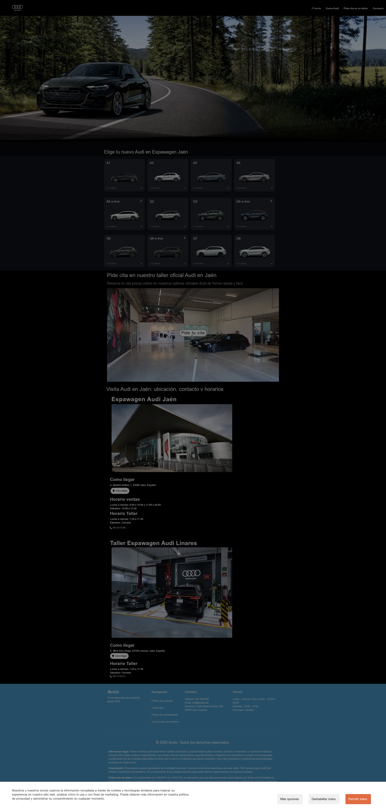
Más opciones (289, 799)
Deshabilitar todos (324, 799)
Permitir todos (357, 799)
